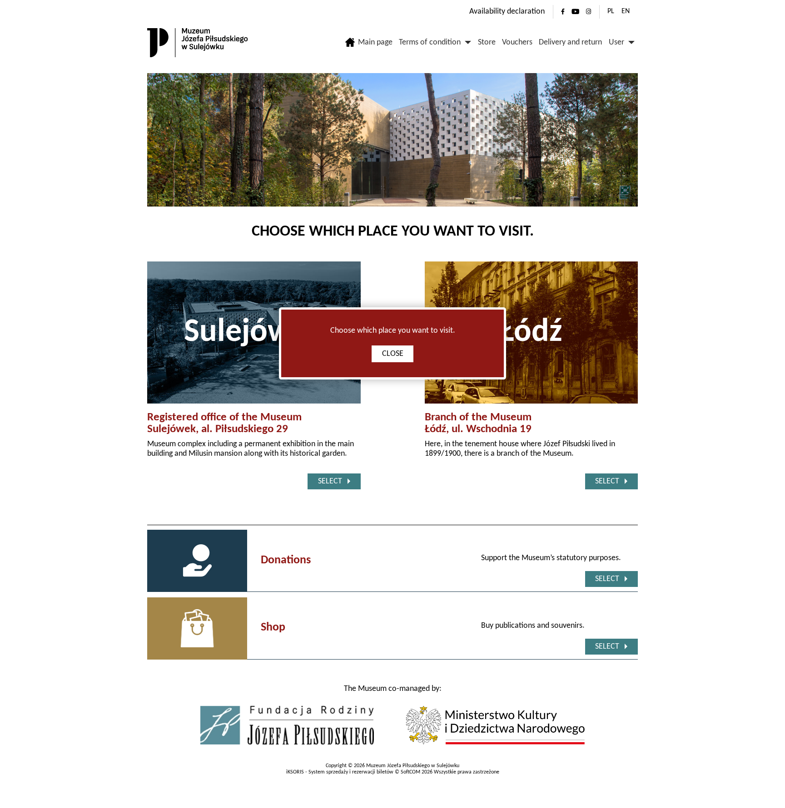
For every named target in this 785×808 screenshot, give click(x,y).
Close (392, 354)
